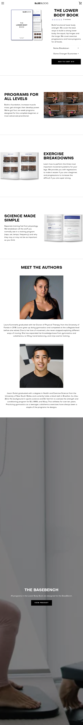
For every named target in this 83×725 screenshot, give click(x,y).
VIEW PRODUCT (42, 602)
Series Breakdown (61, 48)
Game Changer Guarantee (65, 54)
